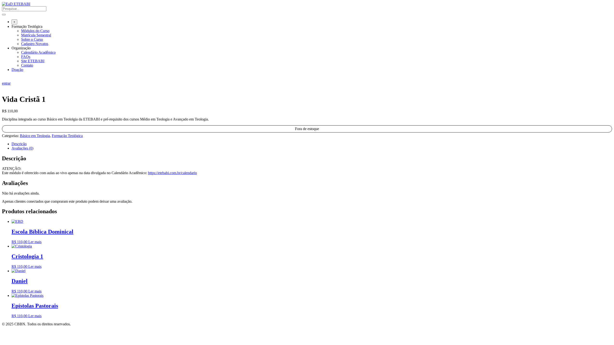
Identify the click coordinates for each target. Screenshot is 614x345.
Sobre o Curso (32, 39)
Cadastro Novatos (34, 44)
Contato (27, 65)
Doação (17, 70)
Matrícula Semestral (36, 35)
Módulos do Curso (35, 31)
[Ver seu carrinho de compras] (4, 79)
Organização (21, 48)
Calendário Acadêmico (38, 52)
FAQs (25, 57)
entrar (6, 83)
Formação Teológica (27, 26)
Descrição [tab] (19, 144)
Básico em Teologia (35, 136)
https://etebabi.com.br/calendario (172, 173)
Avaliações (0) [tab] (22, 148)
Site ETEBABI (32, 61)
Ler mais (34, 242)
